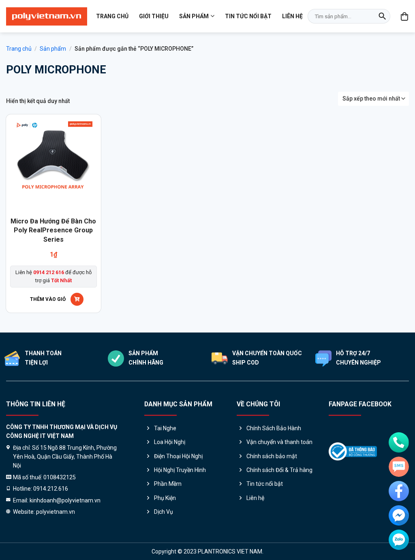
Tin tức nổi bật (248, 16)
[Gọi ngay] (399, 442)
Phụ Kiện (165, 498)
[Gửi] (382, 16)
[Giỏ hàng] (405, 16)
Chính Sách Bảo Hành (273, 428)
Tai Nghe (165, 428)
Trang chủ (112, 16)
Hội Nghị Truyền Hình (180, 470)
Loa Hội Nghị (169, 442)
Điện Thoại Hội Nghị (178, 456)
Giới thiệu (154, 16)
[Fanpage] (399, 491)
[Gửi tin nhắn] (399, 467)
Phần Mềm (168, 484)
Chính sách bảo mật (271, 456)
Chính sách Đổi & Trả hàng (279, 470)
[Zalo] (399, 540)
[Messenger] (399, 515)
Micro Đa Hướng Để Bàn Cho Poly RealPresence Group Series (53, 230)
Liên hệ (292, 16)
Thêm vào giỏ (48, 299)
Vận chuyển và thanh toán (279, 442)
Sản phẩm (194, 16)
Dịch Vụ (163, 512)
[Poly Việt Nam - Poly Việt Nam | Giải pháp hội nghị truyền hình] (46, 16)
